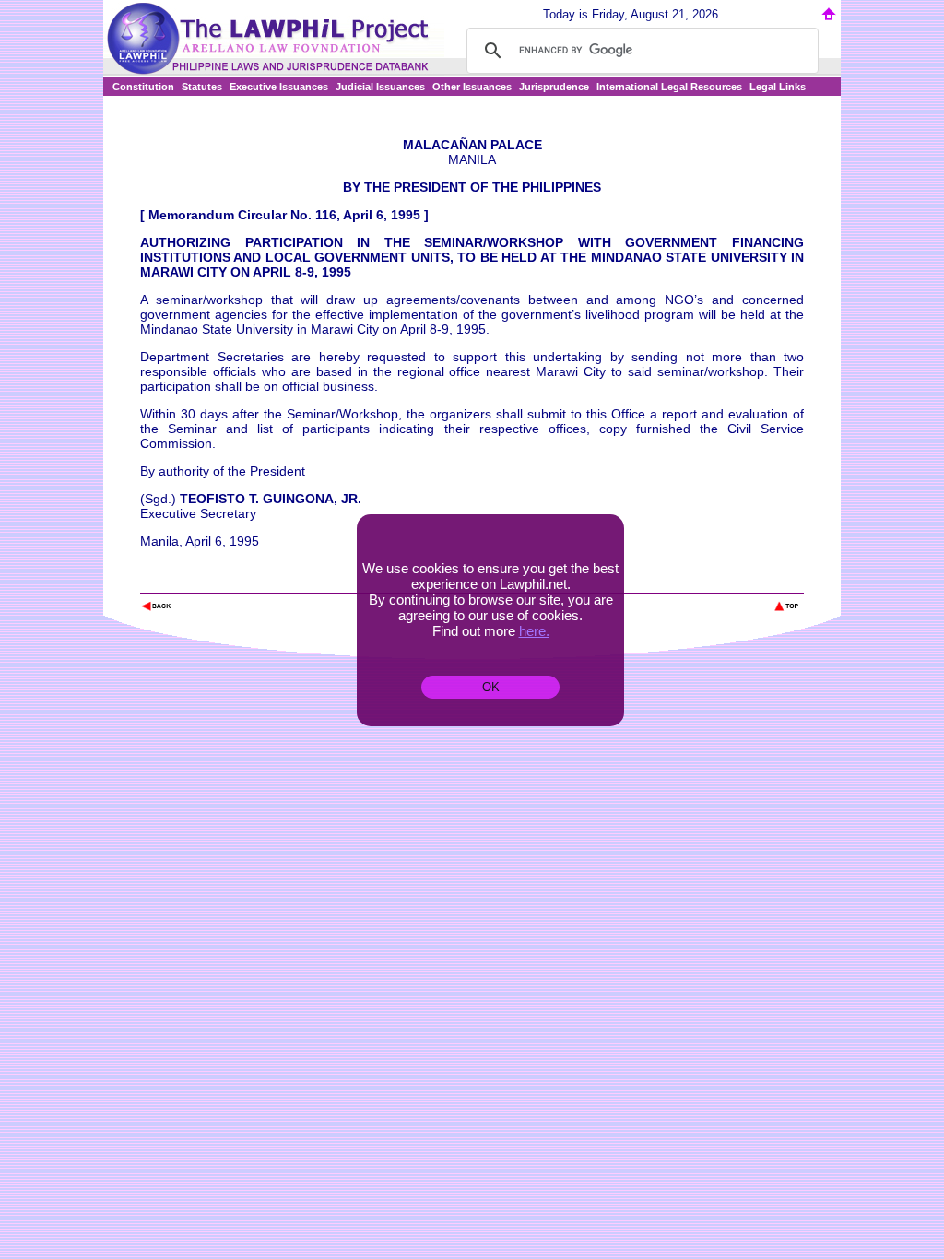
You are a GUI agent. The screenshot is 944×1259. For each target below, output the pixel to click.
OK (491, 687)
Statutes (202, 86)
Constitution (143, 86)
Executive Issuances (279, 86)
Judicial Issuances (380, 86)
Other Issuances (472, 86)
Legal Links (777, 86)
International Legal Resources (669, 86)
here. (534, 631)
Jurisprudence (554, 86)
